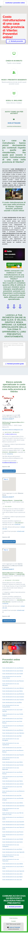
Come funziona (13, 918)
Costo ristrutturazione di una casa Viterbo (12, 691)
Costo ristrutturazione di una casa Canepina (13, 696)
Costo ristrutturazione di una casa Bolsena (12, 730)
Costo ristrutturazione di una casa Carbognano (10, 845)
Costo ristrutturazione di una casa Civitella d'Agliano (12, 714)
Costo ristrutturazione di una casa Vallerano (13, 688)
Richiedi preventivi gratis (15, 364)
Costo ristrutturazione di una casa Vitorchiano (10, 684)
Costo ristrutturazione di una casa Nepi (11, 735)
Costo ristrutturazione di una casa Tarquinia (13, 754)
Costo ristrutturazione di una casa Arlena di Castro (12, 818)
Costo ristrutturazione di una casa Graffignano (10, 809)
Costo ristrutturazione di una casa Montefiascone (10, 758)
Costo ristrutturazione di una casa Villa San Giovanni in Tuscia (12, 813)
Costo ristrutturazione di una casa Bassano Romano (12, 751)
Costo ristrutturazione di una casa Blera (12, 702)
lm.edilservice (11, 434)
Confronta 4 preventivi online (15, 3)
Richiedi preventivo (8, 471)
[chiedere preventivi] (14, 265)
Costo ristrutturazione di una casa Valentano (13, 733)
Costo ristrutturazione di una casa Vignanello (13, 852)
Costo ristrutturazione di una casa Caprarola (13, 871)
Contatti (13, 921)
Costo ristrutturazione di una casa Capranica (13, 805)
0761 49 (8, 506)
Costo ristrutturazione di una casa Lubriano (13, 783)
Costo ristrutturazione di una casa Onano (12, 718)
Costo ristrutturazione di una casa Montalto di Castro (12, 799)
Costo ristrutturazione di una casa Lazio (12, 879)
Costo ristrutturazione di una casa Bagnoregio (10, 768)
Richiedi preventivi (17, 41)
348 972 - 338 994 (12, 432)
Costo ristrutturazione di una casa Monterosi (13, 693)
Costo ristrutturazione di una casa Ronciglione (10, 739)
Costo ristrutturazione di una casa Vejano (12, 876)
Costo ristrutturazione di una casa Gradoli (12, 673)
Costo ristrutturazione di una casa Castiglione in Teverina (10, 855)
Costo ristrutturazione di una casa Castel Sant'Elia (12, 710)
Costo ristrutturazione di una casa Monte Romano (12, 773)
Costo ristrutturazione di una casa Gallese (12, 863)
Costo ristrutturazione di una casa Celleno (12, 802)
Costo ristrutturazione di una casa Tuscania (13, 699)
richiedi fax (10, 454)
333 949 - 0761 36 (12, 580)
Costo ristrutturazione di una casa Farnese (12, 765)
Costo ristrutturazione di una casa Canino (12, 842)
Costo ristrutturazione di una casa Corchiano (13, 824)
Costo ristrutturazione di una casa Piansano (13, 680)
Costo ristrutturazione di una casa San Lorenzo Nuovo (11, 677)
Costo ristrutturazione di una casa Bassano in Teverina (12, 726)
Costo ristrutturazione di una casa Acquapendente (10, 706)
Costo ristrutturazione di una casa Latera (12, 873)
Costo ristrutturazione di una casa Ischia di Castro (12, 835)
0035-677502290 (14, 123)
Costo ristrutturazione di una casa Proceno (12, 831)
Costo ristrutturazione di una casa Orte (11, 795)
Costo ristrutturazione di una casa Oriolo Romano (12, 722)
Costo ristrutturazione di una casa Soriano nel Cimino (12, 777)
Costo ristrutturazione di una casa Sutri (11, 747)
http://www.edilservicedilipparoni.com (12, 429)
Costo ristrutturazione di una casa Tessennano (10, 860)
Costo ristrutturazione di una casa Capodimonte (10, 744)
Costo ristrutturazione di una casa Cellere (12, 762)
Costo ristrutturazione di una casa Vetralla (12, 839)
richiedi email (20, 531)
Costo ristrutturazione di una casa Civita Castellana (12, 787)
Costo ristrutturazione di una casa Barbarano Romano (13, 791)
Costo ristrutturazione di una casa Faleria (12, 781)
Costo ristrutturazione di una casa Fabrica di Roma (13, 828)
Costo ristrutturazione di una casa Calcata (12, 670)
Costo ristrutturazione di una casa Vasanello (13, 821)
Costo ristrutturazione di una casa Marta (12, 849)
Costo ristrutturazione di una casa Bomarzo (13, 668)
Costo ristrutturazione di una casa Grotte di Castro (12, 867)
